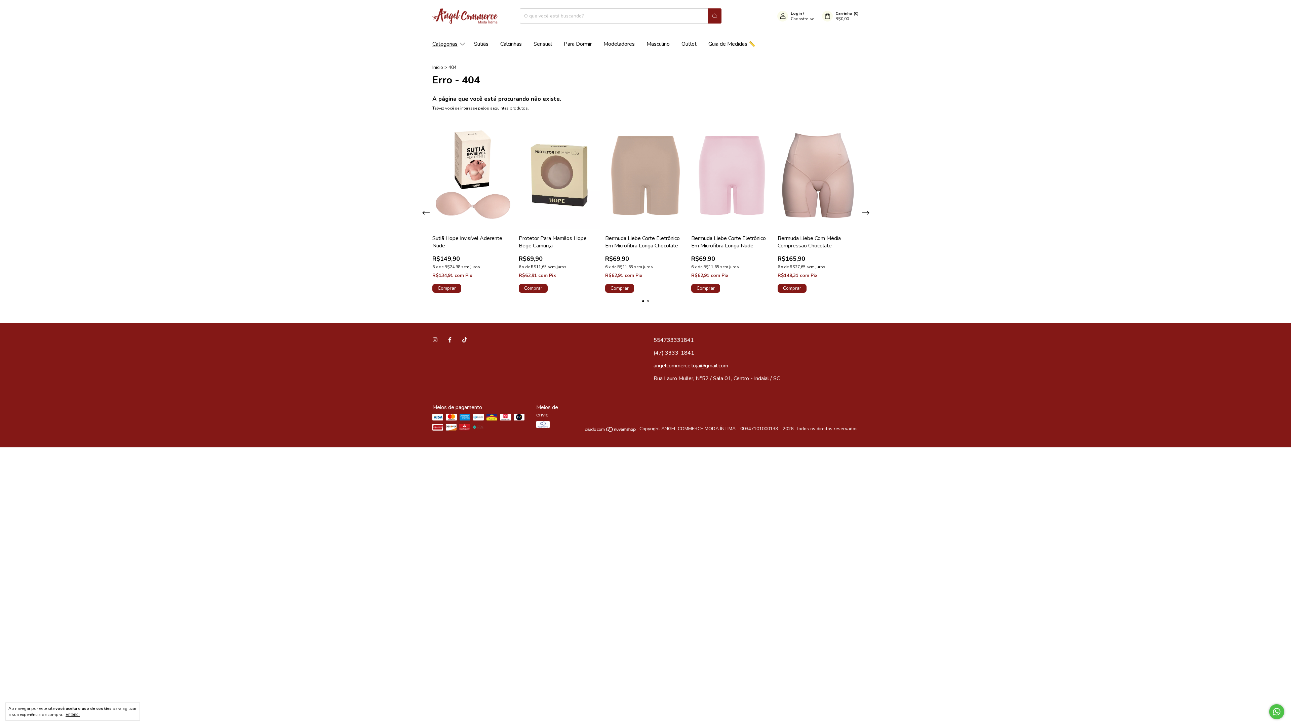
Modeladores (619, 44)
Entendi (73, 714)
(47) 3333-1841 (674, 353)
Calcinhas (511, 44)
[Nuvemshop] (611, 431)
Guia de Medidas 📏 (731, 44)
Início (437, 67)
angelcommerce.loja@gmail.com (691, 365)
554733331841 (674, 340)
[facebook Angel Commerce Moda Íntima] (450, 340)
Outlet (689, 44)
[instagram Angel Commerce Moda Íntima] (435, 340)
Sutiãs (481, 44)
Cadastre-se (802, 19)
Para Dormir (578, 44)
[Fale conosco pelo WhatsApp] (1276, 711)
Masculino (658, 44)
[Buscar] (714, 16)
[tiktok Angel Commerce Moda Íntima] (464, 340)
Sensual (543, 44)
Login (796, 13)
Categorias (445, 44)
